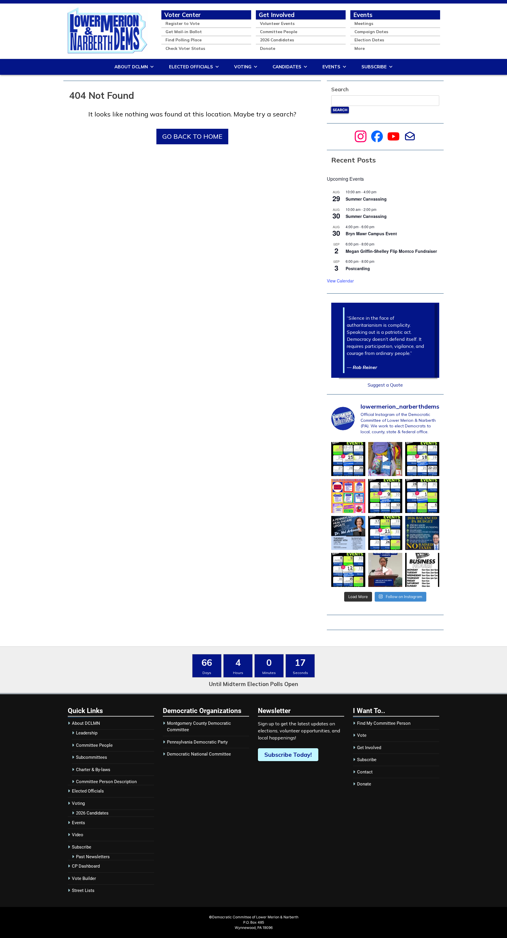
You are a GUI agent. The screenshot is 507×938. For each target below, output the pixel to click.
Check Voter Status (185, 48)
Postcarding (358, 268)
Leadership (86, 733)
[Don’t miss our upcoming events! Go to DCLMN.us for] (422, 496)
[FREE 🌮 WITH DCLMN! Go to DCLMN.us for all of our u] (385, 533)
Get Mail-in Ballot (183, 31)
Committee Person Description (106, 781)
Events (362, 14)
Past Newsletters (93, 856)
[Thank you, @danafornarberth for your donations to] (385, 459)
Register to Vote (182, 23)
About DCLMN (131, 67)
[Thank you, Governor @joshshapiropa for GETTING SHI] (422, 533)
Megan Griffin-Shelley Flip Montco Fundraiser (391, 251)
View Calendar (340, 281)
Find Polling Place (183, 39)
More (359, 48)
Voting (242, 67)
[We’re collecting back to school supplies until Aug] (348, 496)
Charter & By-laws (93, 769)
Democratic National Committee (199, 754)
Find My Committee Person (383, 723)
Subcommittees (91, 757)
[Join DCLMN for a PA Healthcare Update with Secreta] (348, 533)
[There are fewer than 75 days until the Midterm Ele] (348, 459)
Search (340, 89)
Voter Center (182, 14)
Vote (361, 735)
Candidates (287, 67)
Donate (267, 48)
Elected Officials (191, 67)
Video (77, 834)
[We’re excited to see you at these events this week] (385, 496)
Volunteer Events (277, 23)
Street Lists (83, 890)
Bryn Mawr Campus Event (371, 233)
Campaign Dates (371, 31)
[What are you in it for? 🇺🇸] (385, 570)
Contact (365, 772)
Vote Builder (84, 878)
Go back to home (192, 136)
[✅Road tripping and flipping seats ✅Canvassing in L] (348, 570)
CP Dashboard (86, 866)
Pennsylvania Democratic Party (197, 742)
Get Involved (277, 14)
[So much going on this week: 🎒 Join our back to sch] (422, 459)
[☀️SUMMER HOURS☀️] (422, 570)
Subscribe (374, 67)
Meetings (363, 23)
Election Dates (369, 39)
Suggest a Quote (385, 385)
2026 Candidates (277, 39)
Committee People (278, 31)
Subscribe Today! (288, 754)
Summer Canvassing (366, 199)
